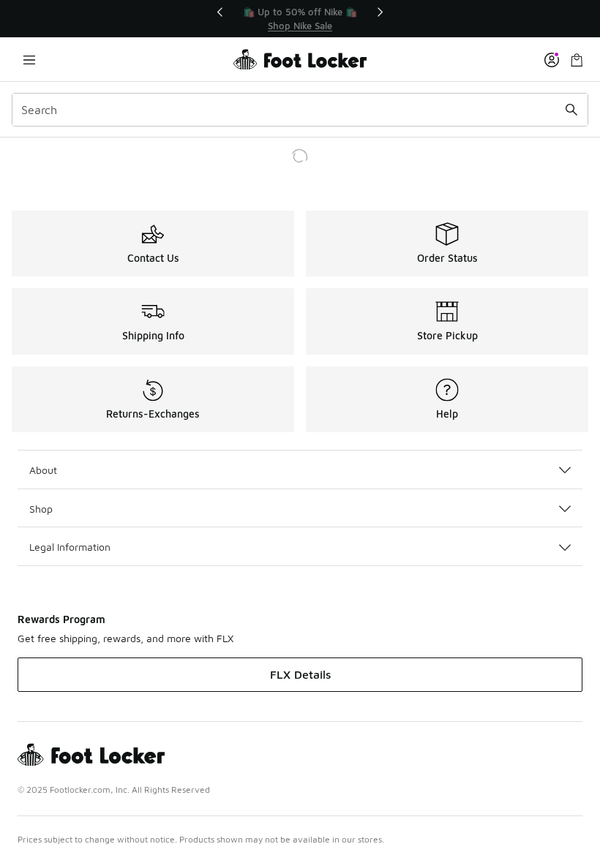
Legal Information (69, 546)
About (43, 470)
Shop (41, 508)
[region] (300, 18)
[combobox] (300, 110)
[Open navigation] (29, 59)
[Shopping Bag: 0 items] (576, 59)
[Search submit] (571, 110)
